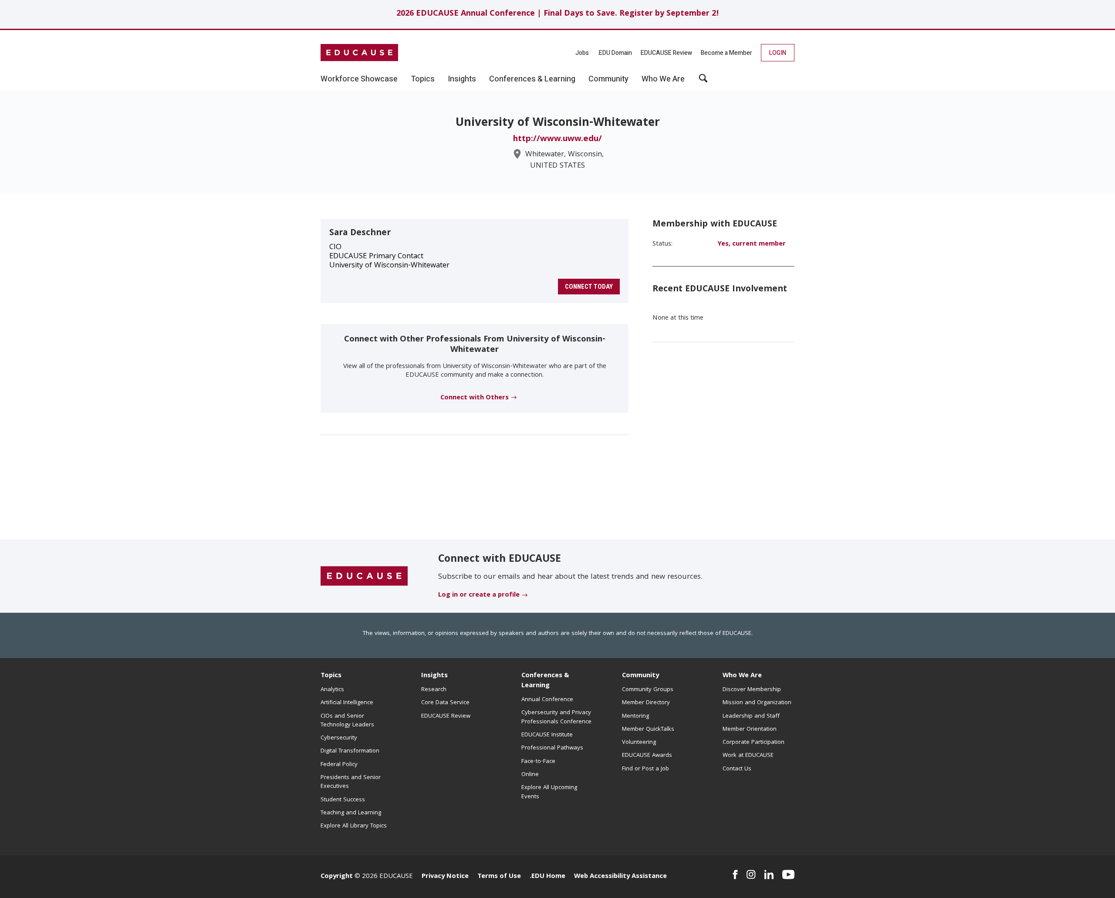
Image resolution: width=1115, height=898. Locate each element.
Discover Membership (752, 690)
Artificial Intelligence (347, 703)
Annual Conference (547, 700)
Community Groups (647, 690)
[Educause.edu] (364, 576)
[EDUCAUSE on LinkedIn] (769, 874)
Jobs (582, 52)
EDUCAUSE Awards (647, 755)
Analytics (332, 690)
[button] (703, 81)
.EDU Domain (615, 52)
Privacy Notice (445, 876)
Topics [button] (423, 79)
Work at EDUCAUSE (748, 755)
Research (433, 690)
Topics (331, 676)
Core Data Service (445, 703)
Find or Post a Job (645, 769)
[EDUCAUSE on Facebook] (735, 874)
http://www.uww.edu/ (557, 139)
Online (530, 775)
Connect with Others (474, 398)
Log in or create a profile (479, 595)
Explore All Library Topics (354, 826)
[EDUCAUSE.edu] (359, 52)
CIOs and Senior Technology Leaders (347, 721)
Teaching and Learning (351, 813)
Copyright (337, 876)
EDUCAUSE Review (666, 52)
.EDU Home (547, 876)
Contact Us (737, 769)
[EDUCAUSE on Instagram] (751, 874)
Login (777, 52)
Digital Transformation (350, 751)
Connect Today (589, 286)
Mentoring (635, 716)
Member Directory (646, 703)
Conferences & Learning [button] (532, 79)
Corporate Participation (753, 742)
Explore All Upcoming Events (549, 792)
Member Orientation (750, 729)
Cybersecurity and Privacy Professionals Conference (556, 717)
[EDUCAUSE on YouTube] (788, 874)
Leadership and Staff (751, 716)
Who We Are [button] (663, 79)
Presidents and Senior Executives (351, 782)
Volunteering (639, 742)
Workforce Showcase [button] (359, 79)
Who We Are (742, 676)
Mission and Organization (757, 703)
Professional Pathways (552, 748)
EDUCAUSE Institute (547, 735)
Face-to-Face (538, 761)
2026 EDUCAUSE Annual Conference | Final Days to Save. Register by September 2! (557, 14)
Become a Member (726, 52)
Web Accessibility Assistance (620, 876)
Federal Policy (339, 765)
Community (640, 676)
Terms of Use (499, 876)
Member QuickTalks (648, 729)
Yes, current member (751, 244)
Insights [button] (462, 79)
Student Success (343, 800)
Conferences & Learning (545, 681)
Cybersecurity (339, 738)
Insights (434, 676)
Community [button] (608, 79)
